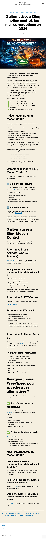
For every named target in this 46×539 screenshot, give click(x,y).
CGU (3, 528)
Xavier (19, 33)
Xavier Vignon (23, 2)
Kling (15, 189)
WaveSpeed (18, 213)
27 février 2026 (27, 33)
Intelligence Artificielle (26, 12)
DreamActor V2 (23, 343)
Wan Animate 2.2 (12, 260)
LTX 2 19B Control (12, 304)
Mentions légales (5, 527)
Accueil (3, 525)
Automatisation (14, 12)
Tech (35, 12)
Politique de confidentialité (7, 530)
